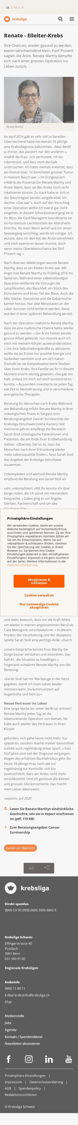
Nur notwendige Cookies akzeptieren (39, 605)
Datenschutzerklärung (22, 565)
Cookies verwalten (39, 595)
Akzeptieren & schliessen (39, 581)
